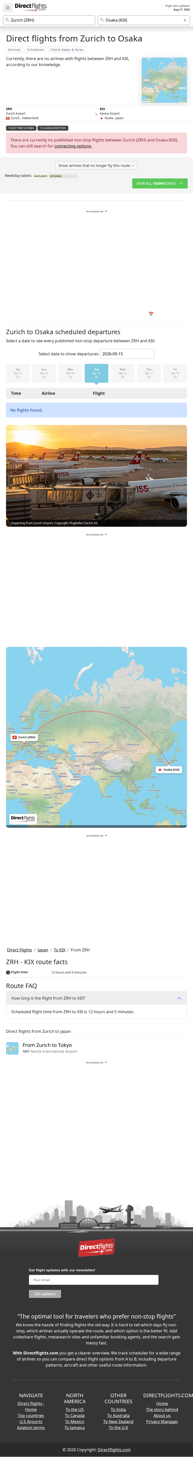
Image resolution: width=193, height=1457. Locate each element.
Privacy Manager (162, 1421)
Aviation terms (31, 1427)
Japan (43, 950)
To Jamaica (75, 1427)
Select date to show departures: (69, 354)
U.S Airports (31, 1421)
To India (118, 1409)
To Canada (75, 1415)
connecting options (72, 146)
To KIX (59, 950)
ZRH (9, 109)
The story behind (162, 1409)
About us (162, 1415)
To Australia (118, 1415)
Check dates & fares (67, 49)
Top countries (31, 1415)
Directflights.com (114, 1449)
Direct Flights (19, 950)
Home (162, 1403)
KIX (102, 109)
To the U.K (118, 1427)
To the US (75, 1409)
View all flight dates (156, 183)
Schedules (35, 49)
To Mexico (74, 1421)
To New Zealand (118, 1421)
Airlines (14, 49)
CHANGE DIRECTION (54, 128)
